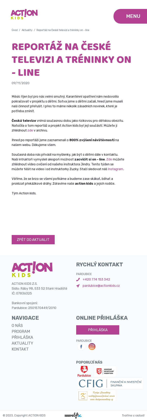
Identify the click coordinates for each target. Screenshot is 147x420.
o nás (17, 325)
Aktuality (27, 30)
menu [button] (133, 16)
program (21, 331)
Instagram (115, 169)
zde (30, 130)
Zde (109, 159)
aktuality (22, 343)
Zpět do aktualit (33, 239)
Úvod (15, 30)
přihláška (22, 337)
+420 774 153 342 (96, 279)
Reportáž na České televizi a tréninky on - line (63, 30)
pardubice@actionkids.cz (101, 286)
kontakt (20, 349)
